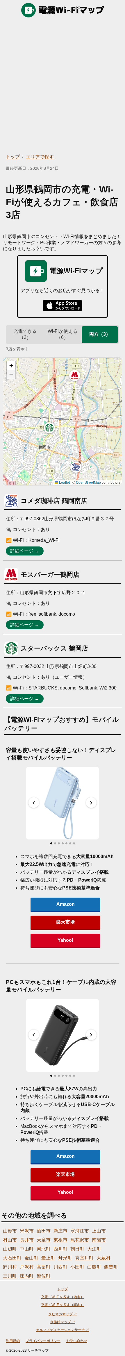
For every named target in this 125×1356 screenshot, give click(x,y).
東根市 (60, 1239)
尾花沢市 (79, 1239)
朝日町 (77, 1248)
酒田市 (44, 1230)
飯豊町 (111, 1266)
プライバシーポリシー (43, 1341)
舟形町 (65, 1257)
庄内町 (27, 1275)
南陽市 (99, 1239)
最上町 (48, 1257)
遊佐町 (44, 1275)
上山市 (99, 1230)
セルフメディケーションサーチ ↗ (62, 1330)
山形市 (10, 1230)
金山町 (31, 1257)
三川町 (10, 1275)
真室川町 (84, 1257)
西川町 (60, 1248)
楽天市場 (65, 921)
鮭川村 (10, 1266)
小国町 (77, 1266)
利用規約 (13, 1341)
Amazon (65, 904)
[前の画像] (33, 802)
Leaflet (64, 482)
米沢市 (27, 1230)
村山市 (10, 1239)
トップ (13, 156)
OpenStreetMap (88, 482)
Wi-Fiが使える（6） (62, 334)
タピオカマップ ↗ (62, 1314)
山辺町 (10, 1248)
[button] (75, 467)
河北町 (44, 1248)
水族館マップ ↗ (62, 1322)
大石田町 (12, 1257)
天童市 (44, 1239)
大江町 (94, 1248)
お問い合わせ (76, 1341)
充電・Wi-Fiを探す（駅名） (62, 1305)
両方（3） (99, 334)
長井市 (27, 1239)
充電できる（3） (25, 334)
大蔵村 (103, 1257)
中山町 (27, 1248)
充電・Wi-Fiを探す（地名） (62, 1297)
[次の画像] (91, 802)
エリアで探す (40, 156)
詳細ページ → (24, 551)
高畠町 (44, 1266)
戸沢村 (27, 1266)
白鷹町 (94, 1266)
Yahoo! (65, 940)
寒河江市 (79, 1230)
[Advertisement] (62, 85)
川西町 (60, 1266)
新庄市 (60, 1230)
